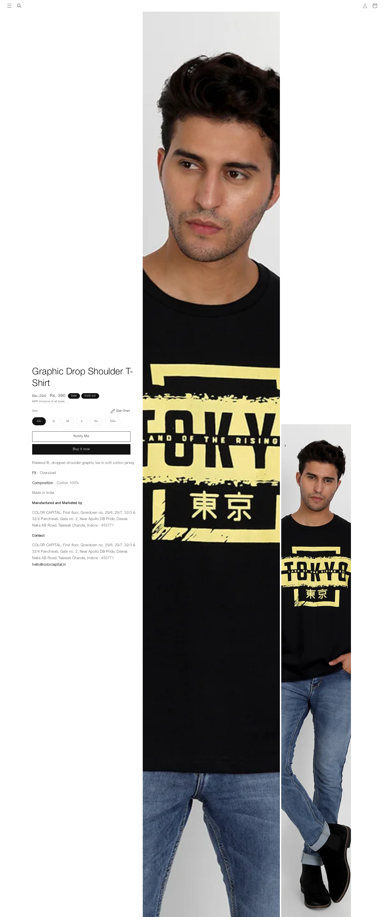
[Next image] (285, 446)
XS (41, 422)
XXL (115, 422)
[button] (9, 6)
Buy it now (81, 449)
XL (98, 422)
